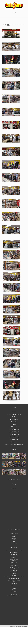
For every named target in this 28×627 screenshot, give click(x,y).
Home (14, 411)
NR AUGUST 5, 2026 (14, 437)
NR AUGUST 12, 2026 (14, 429)
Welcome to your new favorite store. (14, 444)
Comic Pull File (14, 419)
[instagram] (15, 12)
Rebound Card (14, 442)
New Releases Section (14, 427)
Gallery (14, 424)
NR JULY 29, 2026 (14, 439)
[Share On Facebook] (13, 12)
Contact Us (14, 422)
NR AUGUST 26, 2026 (14, 434)
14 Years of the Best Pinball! (14, 414)
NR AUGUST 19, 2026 (14, 432)
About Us (14, 417)
